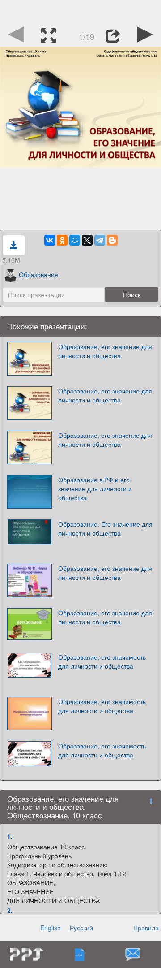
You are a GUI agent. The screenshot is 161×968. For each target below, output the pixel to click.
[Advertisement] (80, 11)
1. (10, 836)
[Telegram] (99, 240)
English (50, 927)
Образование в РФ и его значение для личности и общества (95, 488)
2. (10, 910)
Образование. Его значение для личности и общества (105, 528)
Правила (146, 927)
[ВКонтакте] (49, 240)
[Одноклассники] (62, 240)
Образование (38, 274)
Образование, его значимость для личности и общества (102, 661)
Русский (81, 927)
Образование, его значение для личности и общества (105, 351)
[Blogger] (112, 240)
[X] (87, 240)
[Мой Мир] (74, 240)
